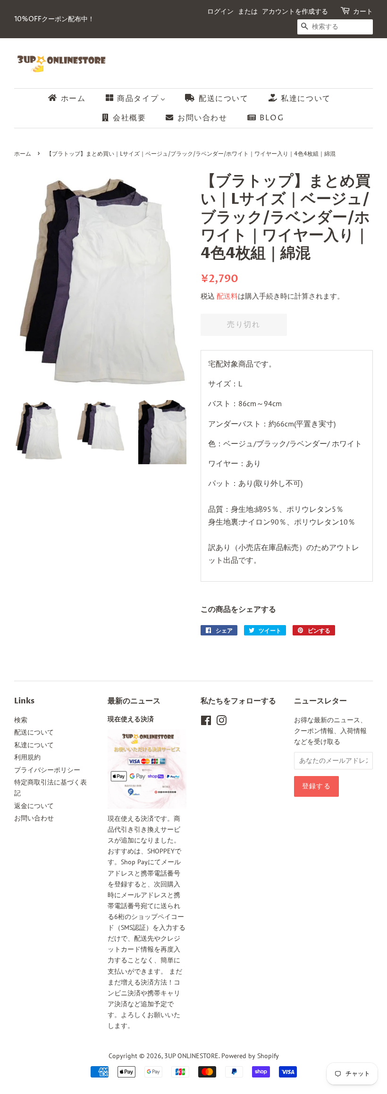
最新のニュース (134, 701)
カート (363, 11)
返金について (34, 806)
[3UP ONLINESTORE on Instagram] (221, 722)
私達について (34, 745)
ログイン (220, 11)
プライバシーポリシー (47, 770)
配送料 (227, 296)
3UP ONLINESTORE (191, 1056)
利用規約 (27, 757)
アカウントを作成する (295, 11)
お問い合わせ (34, 818)
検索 (20, 720)
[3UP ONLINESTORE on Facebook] (206, 722)
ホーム (22, 154)
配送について (34, 732)
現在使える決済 (131, 719)
